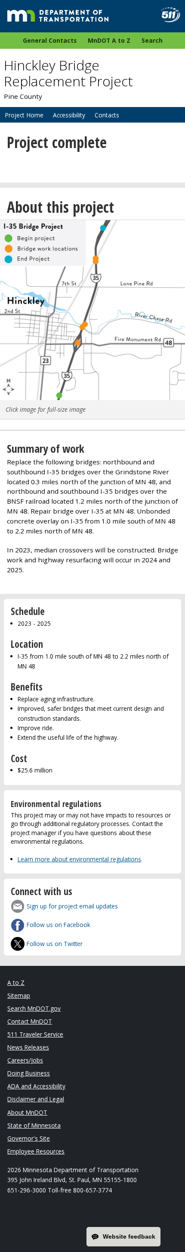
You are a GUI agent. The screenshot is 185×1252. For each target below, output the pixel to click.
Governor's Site (28, 1138)
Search (152, 40)
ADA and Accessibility (36, 1086)
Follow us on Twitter (55, 944)
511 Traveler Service (35, 1034)
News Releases (28, 1047)
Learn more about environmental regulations (79, 859)
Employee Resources (36, 1151)
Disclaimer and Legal (35, 1099)
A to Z (16, 982)
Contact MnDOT (29, 1021)
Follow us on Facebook (58, 925)
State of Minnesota (34, 1125)
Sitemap (18, 995)
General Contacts (50, 40)
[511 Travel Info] (167, 15)
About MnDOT (27, 1112)
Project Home (24, 115)
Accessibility (69, 115)
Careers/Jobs (25, 1060)
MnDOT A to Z (109, 40)
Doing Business (28, 1073)
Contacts (107, 115)
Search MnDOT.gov (34, 1008)
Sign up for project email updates (72, 906)
